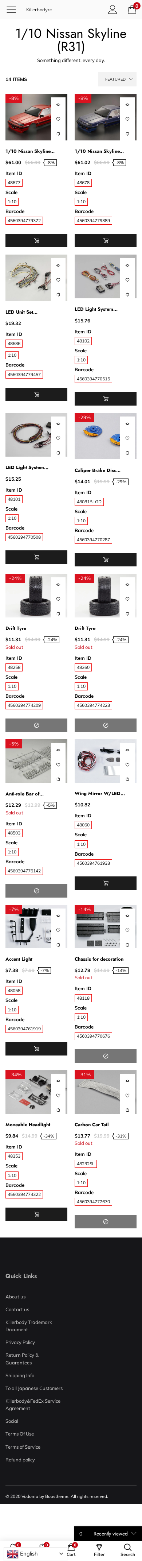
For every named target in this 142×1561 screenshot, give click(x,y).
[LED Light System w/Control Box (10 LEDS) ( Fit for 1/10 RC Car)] (36, 435)
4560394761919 (24, 1028)
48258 (14, 667)
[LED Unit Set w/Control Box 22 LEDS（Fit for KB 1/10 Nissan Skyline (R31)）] (36, 278)
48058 (14, 990)
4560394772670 (93, 1201)
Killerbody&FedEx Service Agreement (32, 1404)
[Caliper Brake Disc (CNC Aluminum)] (106, 436)
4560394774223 (93, 705)
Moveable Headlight (27, 1124)
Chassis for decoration (99, 959)
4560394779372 (24, 220)
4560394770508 (24, 537)
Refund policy (20, 1460)
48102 (83, 341)
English (28, 1553)
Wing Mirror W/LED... (100, 793)
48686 (14, 343)
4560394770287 (93, 539)
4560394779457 (24, 374)
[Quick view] (58, 104)
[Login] (112, 9)
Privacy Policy (20, 1342)
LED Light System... (96, 309)
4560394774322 (24, 1194)
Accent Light (18, 959)
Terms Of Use (19, 1434)
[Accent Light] (36, 926)
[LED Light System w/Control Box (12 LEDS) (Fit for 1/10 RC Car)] (106, 276)
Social (11, 1421)
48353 (14, 1156)
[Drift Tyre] (36, 595)
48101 (14, 499)
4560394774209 (24, 705)
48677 (14, 182)
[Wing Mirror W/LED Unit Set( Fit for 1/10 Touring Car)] (106, 761)
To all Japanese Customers (34, 1388)
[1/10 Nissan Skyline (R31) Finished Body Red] (36, 117)
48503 (14, 833)
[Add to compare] (58, 134)
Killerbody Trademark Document (28, 1325)
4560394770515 (93, 378)
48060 (83, 825)
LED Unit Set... (21, 312)
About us (15, 1296)
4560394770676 (93, 1036)
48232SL (86, 1163)
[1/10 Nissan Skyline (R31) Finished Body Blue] (106, 117)
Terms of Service (22, 1447)
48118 (83, 998)
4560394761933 (93, 863)
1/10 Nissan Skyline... (30, 151)
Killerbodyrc (39, 9)
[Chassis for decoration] (106, 926)
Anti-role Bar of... (24, 793)
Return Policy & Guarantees (22, 1358)
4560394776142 (24, 871)
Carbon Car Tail (92, 1124)
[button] (36, 240)
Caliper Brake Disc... (98, 470)
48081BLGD (89, 501)
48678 (83, 182)
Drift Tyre (15, 628)
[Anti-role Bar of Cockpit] (36, 761)
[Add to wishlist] (58, 119)
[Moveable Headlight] (36, 1092)
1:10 (12, 201)
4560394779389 (93, 220)
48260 (83, 667)
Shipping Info (19, 1375)
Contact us (17, 1309)
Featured (115, 79)
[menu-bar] (14, 9)
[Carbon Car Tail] (106, 1092)
